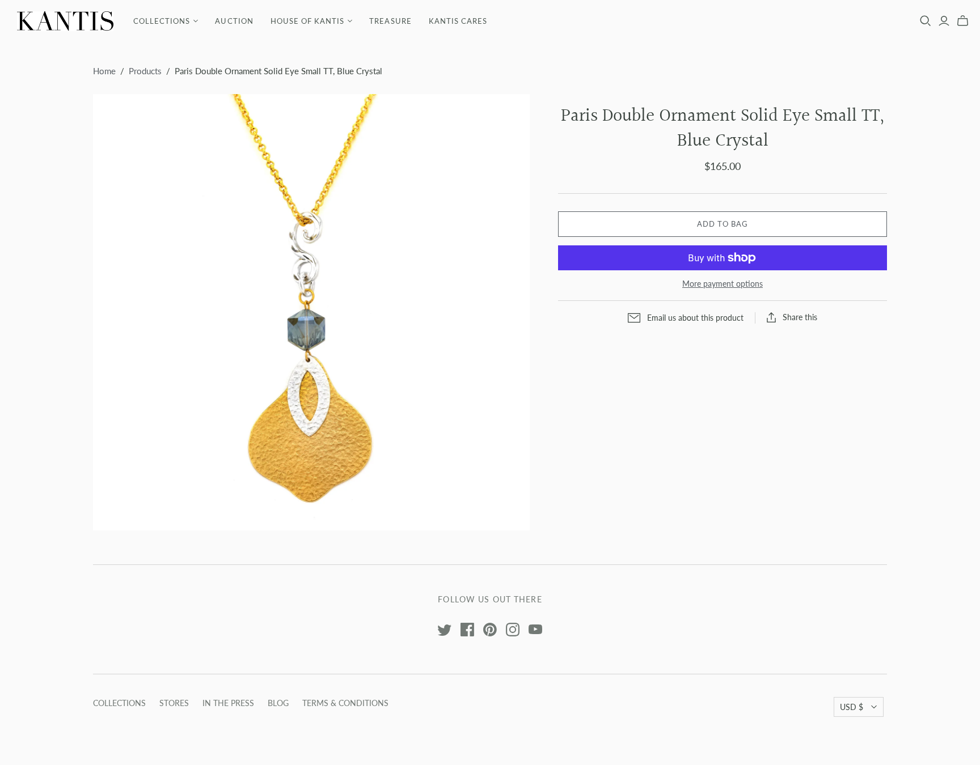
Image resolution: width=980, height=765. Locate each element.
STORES (174, 703)
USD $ (851, 707)
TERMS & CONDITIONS (345, 703)
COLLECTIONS (161, 21)
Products (145, 71)
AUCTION (234, 21)
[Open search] (925, 21)
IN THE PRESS (228, 703)
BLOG (278, 703)
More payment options (722, 283)
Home (104, 71)
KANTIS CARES (458, 21)
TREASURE (390, 21)
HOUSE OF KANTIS (308, 21)
